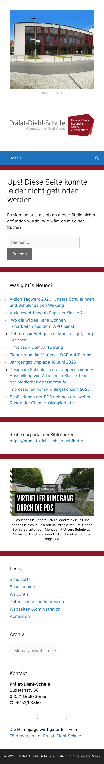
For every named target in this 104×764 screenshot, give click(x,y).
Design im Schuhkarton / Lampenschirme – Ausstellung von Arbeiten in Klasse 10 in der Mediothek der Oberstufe (51, 375)
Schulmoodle (22, 586)
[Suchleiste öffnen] (97, 158)
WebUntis (19, 594)
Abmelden (20, 616)
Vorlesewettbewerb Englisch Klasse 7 (46, 312)
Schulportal (21, 579)
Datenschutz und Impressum (37, 601)
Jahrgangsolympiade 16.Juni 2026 (43, 362)
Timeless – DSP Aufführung (36, 347)
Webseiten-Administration (35, 609)
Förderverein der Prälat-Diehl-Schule (45, 735)
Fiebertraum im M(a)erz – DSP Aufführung (50, 354)
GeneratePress (88, 756)
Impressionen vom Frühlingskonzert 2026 (50, 389)
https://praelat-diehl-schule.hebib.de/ (46, 440)
